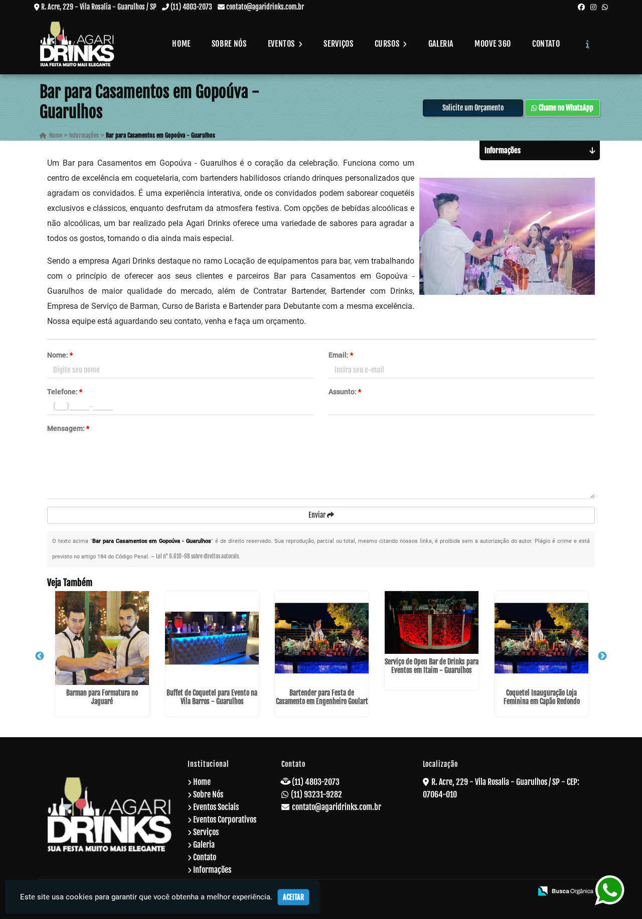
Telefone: (64, 392)
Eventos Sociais (216, 807)
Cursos (388, 44)
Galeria (440, 44)
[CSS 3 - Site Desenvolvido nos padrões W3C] (485, 891)
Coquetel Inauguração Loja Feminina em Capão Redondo (542, 697)
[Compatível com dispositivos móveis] (520, 891)
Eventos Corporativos (224, 820)
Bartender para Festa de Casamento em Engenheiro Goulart (322, 697)
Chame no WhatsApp (565, 107)
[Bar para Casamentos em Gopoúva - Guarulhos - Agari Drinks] (77, 44)
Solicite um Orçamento (473, 107)
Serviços (338, 44)
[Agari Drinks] (110, 814)
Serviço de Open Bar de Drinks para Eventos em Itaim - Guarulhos (431, 665)
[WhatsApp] (605, 7)
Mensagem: (68, 428)
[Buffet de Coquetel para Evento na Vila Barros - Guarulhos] (212, 638)
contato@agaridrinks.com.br (265, 7)
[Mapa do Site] (426, 891)
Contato (546, 44)
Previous (40, 656)
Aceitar (293, 897)
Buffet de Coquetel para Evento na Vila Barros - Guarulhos (212, 697)
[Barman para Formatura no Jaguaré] (102, 638)
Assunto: (345, 392)
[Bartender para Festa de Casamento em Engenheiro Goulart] (322, 638)
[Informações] (587, 43)
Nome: (60, 355)
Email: (341, 355)
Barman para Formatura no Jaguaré (102, 697)
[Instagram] (593, 7)
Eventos (282, 44)
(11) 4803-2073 (191, 7)
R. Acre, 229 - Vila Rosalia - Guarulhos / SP (98, 7)
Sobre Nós (229, 44)
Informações (212, 870)
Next (602, 656)
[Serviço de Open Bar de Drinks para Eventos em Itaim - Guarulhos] (431, 622)
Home (181, 44)
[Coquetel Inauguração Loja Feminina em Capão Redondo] (541, 638)
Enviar (317, 515)
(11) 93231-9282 (316, 794)
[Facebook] (581, 7)
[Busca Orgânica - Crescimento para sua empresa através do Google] (565, 890)
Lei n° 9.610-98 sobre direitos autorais (197, 556)
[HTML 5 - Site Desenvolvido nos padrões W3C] (451, 891)
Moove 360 (492, 44)
